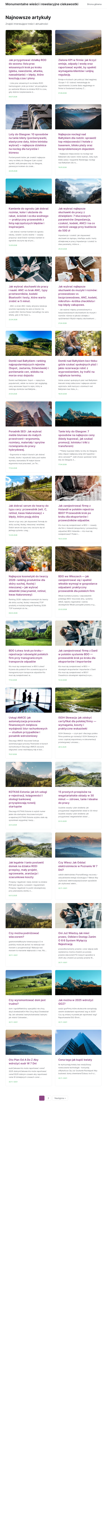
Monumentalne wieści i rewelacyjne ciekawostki (41, 4)
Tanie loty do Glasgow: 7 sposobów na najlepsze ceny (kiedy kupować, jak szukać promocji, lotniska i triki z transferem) (76, 439)
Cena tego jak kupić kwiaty (75, 1059)
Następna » (60, 1098)
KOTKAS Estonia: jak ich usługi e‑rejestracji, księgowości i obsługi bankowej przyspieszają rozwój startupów (28, 799)
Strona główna (94, 4)
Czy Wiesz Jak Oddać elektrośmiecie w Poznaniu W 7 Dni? (77, 866)
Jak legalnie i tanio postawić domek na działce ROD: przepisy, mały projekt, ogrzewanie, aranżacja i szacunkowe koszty (26, 870)
